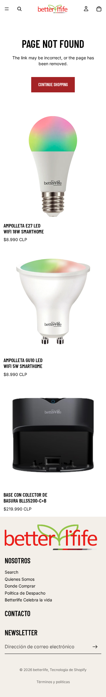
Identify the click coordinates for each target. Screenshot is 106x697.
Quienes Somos (19, 579)
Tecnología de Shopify (68, 669)
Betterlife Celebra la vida (28, 600)
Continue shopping (53, 84)
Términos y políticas (53, 682)
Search (11, 572)
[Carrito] (98, 8)
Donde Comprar (20, 586)
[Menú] (7, 9)
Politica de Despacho (25, 592)
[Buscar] (19, 8)
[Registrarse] (95, 647)
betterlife (40, 669)
